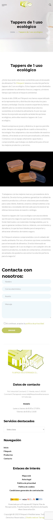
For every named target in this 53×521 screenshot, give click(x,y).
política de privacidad (35, 323)
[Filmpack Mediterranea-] (26, 5)
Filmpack (20, 83)
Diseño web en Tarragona (36, 517)
